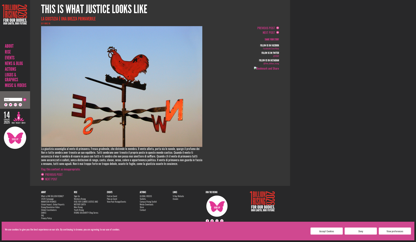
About (9, 46)
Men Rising (78, 207)
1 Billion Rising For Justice (14, 22)
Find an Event (112, 196)
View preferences (395, 231)
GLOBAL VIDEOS (146, 196)
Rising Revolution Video (50, 207)
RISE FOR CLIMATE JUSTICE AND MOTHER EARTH (86, 203)
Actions (10, 69)
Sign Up (15, 137)
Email (15, 104)
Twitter (11, 104)
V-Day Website (178, 196)
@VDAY (276, 56)
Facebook (6, 104)
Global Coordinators (49, 209)
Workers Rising (80, 198)
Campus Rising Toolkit (148, 201)
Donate (175, 198)
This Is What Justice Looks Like (94, 9)
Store (142, 207)
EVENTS (9, 58)
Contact (143, 209)
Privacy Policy (46, 218)
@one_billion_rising (271, 63)
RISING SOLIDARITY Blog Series (86, 212)
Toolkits (143, 198)
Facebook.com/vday (271, 48)
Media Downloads (146, 204)
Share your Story (272, 39)
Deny (360, 231)
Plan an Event (112, 198)
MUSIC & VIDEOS (15, 85)
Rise (8, 52)
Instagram (20, 104)
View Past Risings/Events (116, 201)
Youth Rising (79, 209)
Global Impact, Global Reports (52, 204)
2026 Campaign (47, 198)
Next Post (50, 179)
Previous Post (53, 174)
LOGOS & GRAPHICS (11, 77)
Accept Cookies (326, 231)
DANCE (43, 212)
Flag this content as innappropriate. (60, 169)
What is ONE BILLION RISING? (52, 196)
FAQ (42, 215)
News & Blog (14, 63)
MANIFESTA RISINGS (48, 201)
